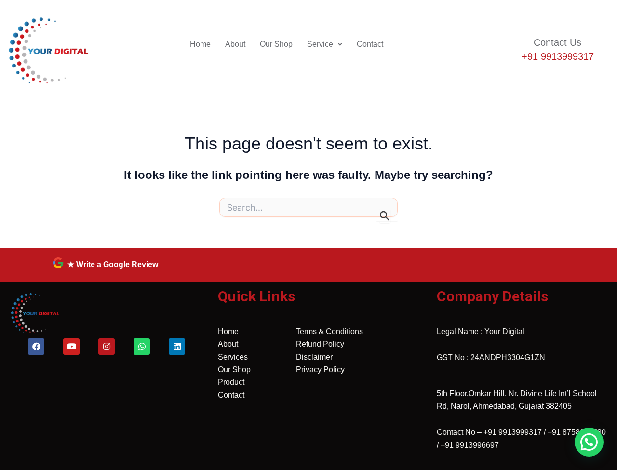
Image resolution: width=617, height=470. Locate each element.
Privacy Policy (320, 369)
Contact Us (557, 42)
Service (320, 44)
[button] (324, 44)
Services (233, 357)
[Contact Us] (517, 37)
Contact (370, 44)
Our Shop (276, 44)
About (235, 44)
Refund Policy (320, 344)
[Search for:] (308, 210)
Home (200, 44)
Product (231, 382)
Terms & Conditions (329, 331)
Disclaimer (314, 357)
